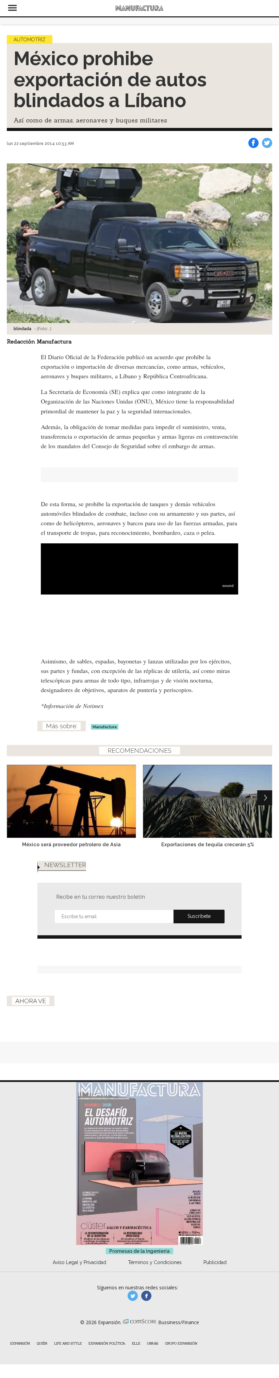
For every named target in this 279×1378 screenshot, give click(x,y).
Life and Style (68, 1343)
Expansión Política (106, 1343)
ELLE (136, 1343)
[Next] (264, 797)
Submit (199, 916)
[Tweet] (267, 143)
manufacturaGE (133, 1296)
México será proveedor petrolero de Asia (71, 844)
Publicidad (215, 1262)
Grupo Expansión (181, 1343)
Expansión (20, 1343)
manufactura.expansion (146, 1296)
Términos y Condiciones (155, 1262)
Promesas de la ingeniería (139, 1251)
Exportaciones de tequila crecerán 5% (207, 844)
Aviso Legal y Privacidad (79, 1262)
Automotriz (30, 39)
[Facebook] (253, 143)
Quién (42, 1343)
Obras (152, 1343)
